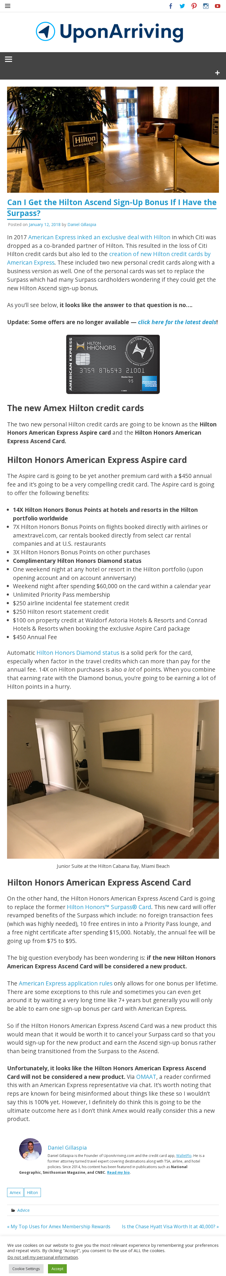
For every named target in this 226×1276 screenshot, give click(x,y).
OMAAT (146, 1077)
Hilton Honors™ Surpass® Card (109, 907)
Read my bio (118, 1172)
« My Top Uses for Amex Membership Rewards (58, 1226)
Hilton (32, 1192)
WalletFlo (184, 1155)
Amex (15, 1192)
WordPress (114, 1269)
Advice (23, 1210)
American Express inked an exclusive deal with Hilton (99, 237)
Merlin (140, 1269)
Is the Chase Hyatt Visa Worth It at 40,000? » (170, 1226)
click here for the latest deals (177, 322)
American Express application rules (65, 983)
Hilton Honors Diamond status (77, 653)
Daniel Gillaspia (81, 224)
